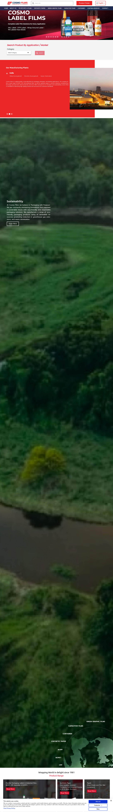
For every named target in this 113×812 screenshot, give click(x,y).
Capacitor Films (69, 8)
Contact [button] (105, 8)
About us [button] (13, 8)
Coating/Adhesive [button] (93, 8)
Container (81, 8)
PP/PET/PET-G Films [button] (25, 8)
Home (6, 8)
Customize (97, 805)
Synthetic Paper (39, 8)
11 (68, 37)
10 (66, 37)
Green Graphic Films (55, 8)
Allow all (98, 801)
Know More (13, 224)
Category (10, 49)
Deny (98, 809)
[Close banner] (111, 800)
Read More (10, 789)
